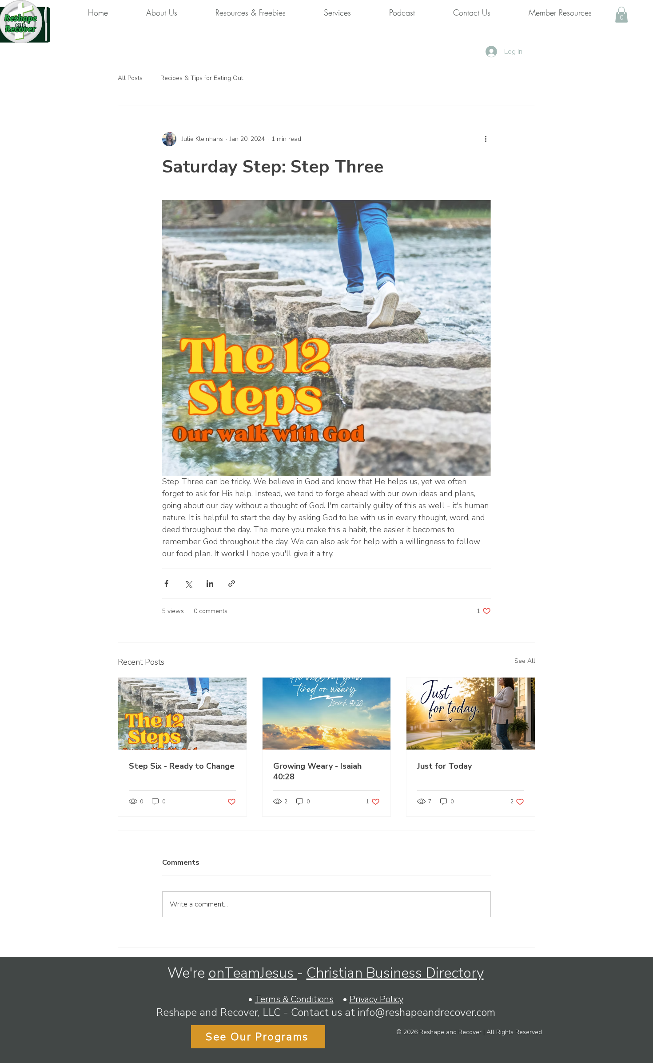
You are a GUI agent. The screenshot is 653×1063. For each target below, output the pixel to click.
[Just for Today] (470, 714)
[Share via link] (231, 583)
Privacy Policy (376, 999)
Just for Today (444, 766)
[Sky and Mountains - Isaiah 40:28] (327, 714)
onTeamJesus (252, 973)
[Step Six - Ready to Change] (182, 714)
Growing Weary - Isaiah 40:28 (317, 771)
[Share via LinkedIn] (210, 583)
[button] (621, 15)
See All (524, 661)
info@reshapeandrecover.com (426, 1012)
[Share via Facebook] (166, 583)
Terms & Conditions (294, 999)
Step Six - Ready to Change (182, 766)
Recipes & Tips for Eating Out (201, 78)
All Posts (130, 78)
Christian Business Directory (395, 973)
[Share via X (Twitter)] (188, 583)
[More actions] (485, 139)
